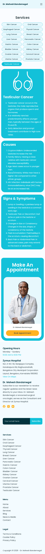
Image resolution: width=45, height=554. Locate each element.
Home (5, 504)
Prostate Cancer (33, 59)
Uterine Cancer (11, 59)
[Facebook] (4, 406)
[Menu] (41, 4)
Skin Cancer (12, 24)
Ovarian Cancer (11, 54)
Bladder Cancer (11, 49)
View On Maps (9, 376)
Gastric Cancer (11, 44)
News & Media (9, 517)
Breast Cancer (33, 34)
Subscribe (36, 421)
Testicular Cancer (11, 64)
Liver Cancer (11, 39)
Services (7, 510)
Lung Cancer (11, 34)
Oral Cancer (33, 24)
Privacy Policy (9, 540)
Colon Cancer (33, 44)
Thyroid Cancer (32, 29)
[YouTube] (13, 406)
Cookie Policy (9, 537)
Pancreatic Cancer (33, 39)
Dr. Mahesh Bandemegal (15, 4)
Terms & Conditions (12, 534)
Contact (7, 520)
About (6, 507)
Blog (5, 513)
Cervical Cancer (32, 54)
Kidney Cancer (33, 49)
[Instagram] (8, 406)
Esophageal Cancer (11, 29)
